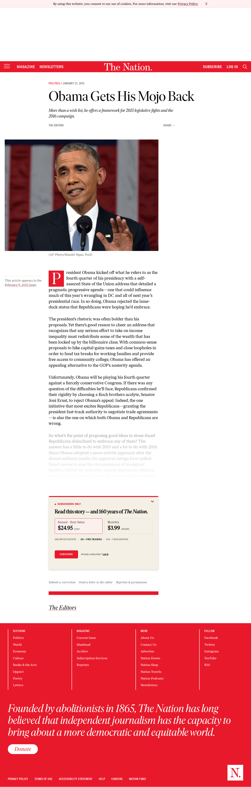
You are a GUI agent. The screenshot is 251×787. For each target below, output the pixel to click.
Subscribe (212, 66)
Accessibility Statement (76, 779)
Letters (18, 685)
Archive (82, 651)
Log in (105, 554)
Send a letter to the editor (96, 582)
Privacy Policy (188, 4)
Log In (232, 66)
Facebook (211, 638)
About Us (147, 638)
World (17, 645)
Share (167, 125)
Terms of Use (44, 779)
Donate (23, 749)
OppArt (18, 672)
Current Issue (86, 638)
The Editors (56, 125)
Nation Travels (151, 672)
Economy (19, 651)
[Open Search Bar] (245, 67)
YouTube (210, 658)
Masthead (83, 645)
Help (102, 779)
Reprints (83, 665)
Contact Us (148, 645)
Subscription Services (92, 658)
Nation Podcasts (152, 678)
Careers (117, 779)
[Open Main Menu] (7, 66)
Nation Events (150, 658)
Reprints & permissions (131, 582)
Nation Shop (149, 665)
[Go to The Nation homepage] (128, 66)
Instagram (211, 651)
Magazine (26, 66)
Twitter (209, 645)
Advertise (147, 651)
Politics (54, 83)
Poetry (17, 678)
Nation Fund (137, 779)
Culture (18, 658)
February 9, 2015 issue (20, 285)
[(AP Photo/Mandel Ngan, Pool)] (81, 195)
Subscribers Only (69, 504)
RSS (207, 665)
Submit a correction (62, 582)
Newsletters (52, 66)
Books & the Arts (25, 665)
